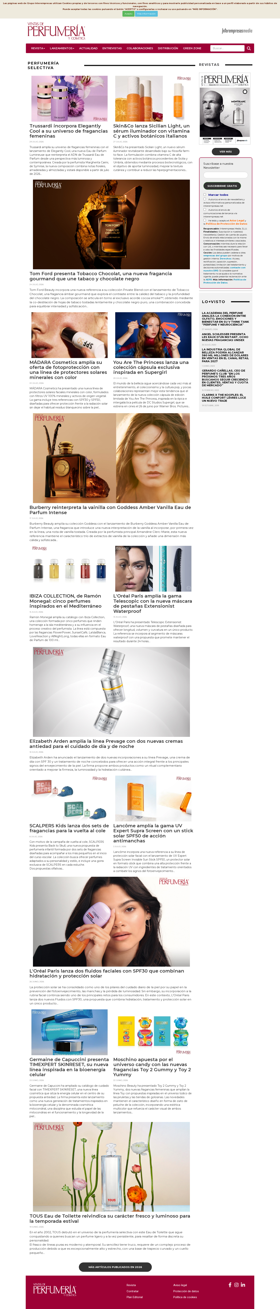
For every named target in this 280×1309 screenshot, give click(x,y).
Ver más (226, 151)
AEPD (209, 279)
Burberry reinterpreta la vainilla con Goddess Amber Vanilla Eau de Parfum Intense (110, 510)
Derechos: (226, 258)
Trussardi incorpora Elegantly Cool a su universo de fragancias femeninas (69, 131)
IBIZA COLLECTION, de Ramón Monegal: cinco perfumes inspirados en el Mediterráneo (66, 601)
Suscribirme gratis (222, 185)
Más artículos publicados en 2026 (115, 1267)
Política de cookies (185, 1297)
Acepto (128, 13)
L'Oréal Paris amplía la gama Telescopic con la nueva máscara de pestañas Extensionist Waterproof (152, 603)
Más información (146, 13)
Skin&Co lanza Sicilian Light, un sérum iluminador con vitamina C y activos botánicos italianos (151, 131)
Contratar (133, 1291)
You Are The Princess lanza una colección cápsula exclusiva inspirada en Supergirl (151, 367)
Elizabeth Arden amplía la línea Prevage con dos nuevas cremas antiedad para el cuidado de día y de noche (106, 743)
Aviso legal (180, 1285)
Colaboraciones (140, 48)
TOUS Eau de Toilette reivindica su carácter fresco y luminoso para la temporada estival (110, 1218)
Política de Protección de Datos (226, 223)
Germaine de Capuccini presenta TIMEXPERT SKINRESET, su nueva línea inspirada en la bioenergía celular (69, 1067)
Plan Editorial (135, 1297)
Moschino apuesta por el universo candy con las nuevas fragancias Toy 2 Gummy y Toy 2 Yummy (152, 1067)
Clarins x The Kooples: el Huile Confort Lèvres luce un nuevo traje (224, 397)
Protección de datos (186, 1291)
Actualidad (88, 48)
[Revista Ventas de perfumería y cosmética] (230, 1285)
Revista (37, 48)
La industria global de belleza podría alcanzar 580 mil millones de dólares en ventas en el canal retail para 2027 (225, 355)
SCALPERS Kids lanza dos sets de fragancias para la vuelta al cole (69, 828)
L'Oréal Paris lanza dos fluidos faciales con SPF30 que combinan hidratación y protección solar (107, 973)
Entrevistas (112, 48)
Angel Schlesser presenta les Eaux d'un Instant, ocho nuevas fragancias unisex (225, 337)
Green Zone (192, 48)
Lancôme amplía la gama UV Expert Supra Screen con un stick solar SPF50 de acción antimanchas (153, 833)
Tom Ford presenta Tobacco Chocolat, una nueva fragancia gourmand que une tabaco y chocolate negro (101, 276)
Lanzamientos (61, 48)
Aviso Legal (237, 220)
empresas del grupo (215, 255)
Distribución (168, 48)
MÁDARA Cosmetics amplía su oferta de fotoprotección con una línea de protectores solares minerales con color (68, 370)
